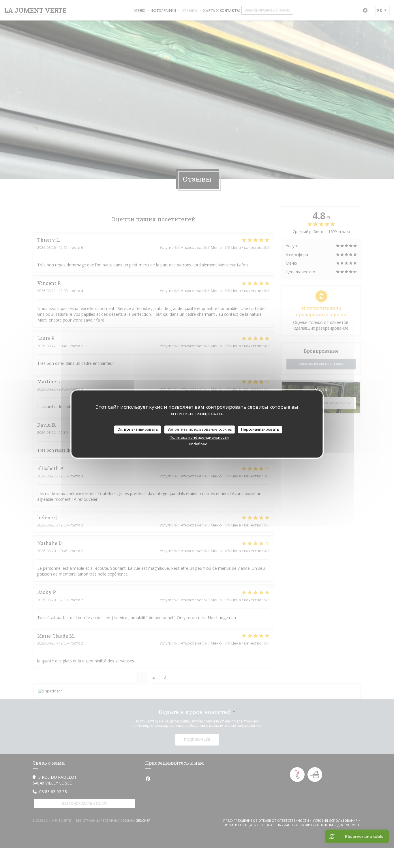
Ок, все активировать (137, 429)
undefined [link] (198, 444)
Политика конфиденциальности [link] (199, 437)
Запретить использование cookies (200, 429)
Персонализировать (260, 429)
